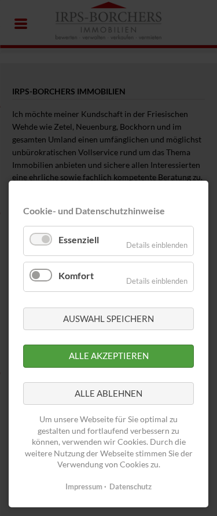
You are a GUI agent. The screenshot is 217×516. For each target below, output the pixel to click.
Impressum (83, 486)
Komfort (76, 275)
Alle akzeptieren (109, 355)
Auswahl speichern (108, 318)
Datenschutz (130, 486)
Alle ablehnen (108, 393)
